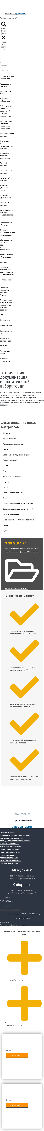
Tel (7, 1050)
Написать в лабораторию (10, 910)
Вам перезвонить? (8, 18)
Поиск (3, 31)
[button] (3, 26)
